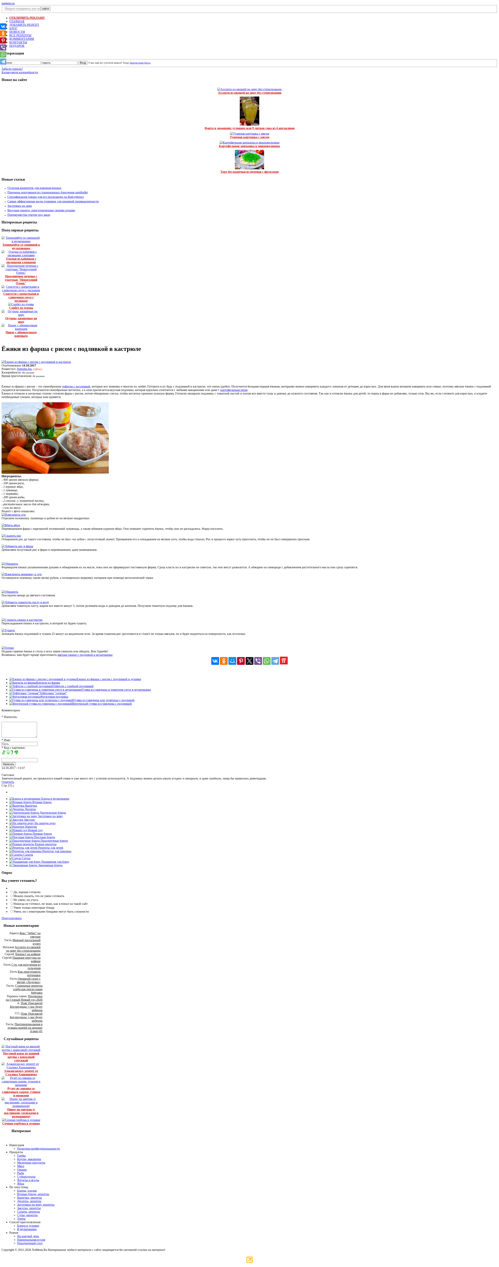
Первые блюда (42, 833)
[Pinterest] (241, 661)
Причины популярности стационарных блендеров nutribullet (47, 192)
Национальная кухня (31, 1239)
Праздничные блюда (54, 840)
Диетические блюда (52, 812)
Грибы (21, 1155)
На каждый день (28, 1236)
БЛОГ (13, 28)
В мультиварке (27, 1229)
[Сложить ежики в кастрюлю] (22, 619)
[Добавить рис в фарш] (17, 546)
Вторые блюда (41, 802)
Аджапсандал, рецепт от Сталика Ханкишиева (21, 1072)
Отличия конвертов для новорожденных (34, 188)
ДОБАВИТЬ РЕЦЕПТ (24, 24)
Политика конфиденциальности (38, 1148)
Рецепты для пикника (56, 851)
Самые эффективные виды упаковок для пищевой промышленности (53, 201)
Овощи (22, 1169)
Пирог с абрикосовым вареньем (21, 334)
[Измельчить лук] (14, 514)
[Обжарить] (10, 563)
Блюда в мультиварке (55, 798)
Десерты (30, 809)
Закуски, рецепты (29, 1208)
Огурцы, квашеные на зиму (21, 320)
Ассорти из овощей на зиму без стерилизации (249, 92)
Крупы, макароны (29, 1159)
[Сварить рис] (11, 535)
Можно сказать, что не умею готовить (38, 896)
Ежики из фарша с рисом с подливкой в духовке (109, 679)
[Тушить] (8, 630)
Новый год (34, 830)
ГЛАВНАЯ (16, 21)
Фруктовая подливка (54, 696)
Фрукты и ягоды (28, 1180)
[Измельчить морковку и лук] (22, 574)
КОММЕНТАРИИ (21, 38)
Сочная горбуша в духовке (21, 1123)
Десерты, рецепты (29, 1201)
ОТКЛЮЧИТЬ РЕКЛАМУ (27, 17)
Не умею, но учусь (25, 899)
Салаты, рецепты (28, 1211)
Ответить (8, 782)
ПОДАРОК (17, 45)
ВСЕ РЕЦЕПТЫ (20, 35)
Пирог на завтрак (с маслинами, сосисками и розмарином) (21, 1113)
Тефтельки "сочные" (53, 693)
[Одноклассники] (224, 661)
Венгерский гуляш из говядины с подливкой (102, 703)
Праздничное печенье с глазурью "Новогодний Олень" (21, 280)
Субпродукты (26, 1176)
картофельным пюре (234, 390)
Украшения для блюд (54, 861)
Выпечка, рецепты (29, 1197)
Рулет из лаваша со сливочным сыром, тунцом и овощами (21, 1092)
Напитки (30, 826)
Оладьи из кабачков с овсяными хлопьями (21, 260)
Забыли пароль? (12, 68)
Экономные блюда (49, 865)
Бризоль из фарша (48, 682)
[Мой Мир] (232, 661)
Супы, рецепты (27, 1215)
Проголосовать (12, 918)
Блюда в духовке (28, 1225)
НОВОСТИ (17, 31)
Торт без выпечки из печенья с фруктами (249, 171)
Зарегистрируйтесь (140, 62)
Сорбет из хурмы (21, 307)
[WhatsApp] (267, 661)
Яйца (20, 1183)
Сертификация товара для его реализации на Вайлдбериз (45, 197)
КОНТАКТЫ (18, 42)
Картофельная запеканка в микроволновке (249, 146)
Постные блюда (44, 837)
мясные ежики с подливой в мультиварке (85, 654)
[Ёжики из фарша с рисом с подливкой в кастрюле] (36, 362)
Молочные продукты (31, 1162)
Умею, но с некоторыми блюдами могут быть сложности (51, 911)
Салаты (27, 854)
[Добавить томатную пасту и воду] (25, 602)
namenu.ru (8, 3)
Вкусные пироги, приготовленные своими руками (41, 210)
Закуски (29, 819)
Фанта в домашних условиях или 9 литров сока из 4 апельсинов (249, 128)
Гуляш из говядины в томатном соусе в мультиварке (116, 689)
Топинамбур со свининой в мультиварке (21, 246)
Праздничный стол (29, 1243)
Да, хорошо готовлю (27, 892)
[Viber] (258, 661)
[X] (249, 661)
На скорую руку (45, 823)
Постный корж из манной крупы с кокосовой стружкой (21, 1057)
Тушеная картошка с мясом (249, 137)
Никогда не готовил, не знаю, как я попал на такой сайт (50, 903)
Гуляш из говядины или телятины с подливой (103, 700)
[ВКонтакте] (215, 661)
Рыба (20, 1173)
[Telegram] (275, 661)
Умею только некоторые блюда (33, 907)
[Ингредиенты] (55, 472)
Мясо (20, 1166)
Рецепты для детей (50, 847)
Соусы (25, 858)
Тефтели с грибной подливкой (73, 686)
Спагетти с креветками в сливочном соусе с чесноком (21, 297)
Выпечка (30, 805)
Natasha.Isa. (24, 369)
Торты (21, 1218)
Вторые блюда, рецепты (33, 1194)
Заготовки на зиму (19, 205)
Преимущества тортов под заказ (28, 214)
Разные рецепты (45, 844)
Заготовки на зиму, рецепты (35, 1204)
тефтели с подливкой (76, 386)
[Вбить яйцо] (11, 525)
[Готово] (8, 647)
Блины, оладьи (27, 1190)
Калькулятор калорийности (20, 72)
